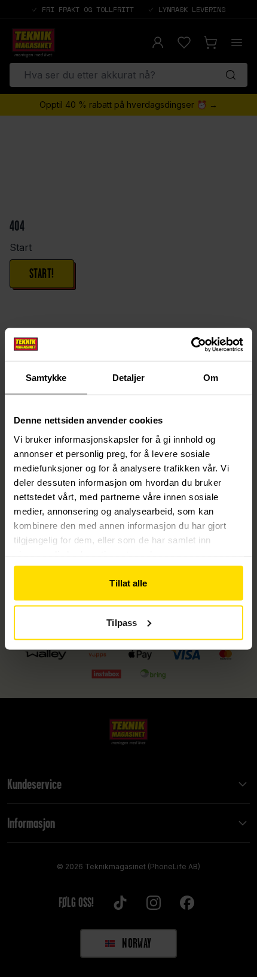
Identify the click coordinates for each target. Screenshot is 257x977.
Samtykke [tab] (46, 378)
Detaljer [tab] (128, 378)
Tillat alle (128, 583)
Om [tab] (210, 378)
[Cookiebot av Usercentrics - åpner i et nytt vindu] (191, 344)
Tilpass (121, 622)
